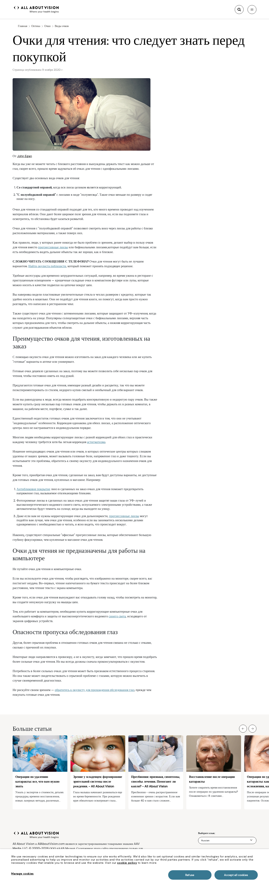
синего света (117, 616)
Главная (22, 26)
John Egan (24, 156)
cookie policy (127, 862)
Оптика (35, 26)
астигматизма (96, 442)
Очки (47, 26)
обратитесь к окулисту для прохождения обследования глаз (94, 690)
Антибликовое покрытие (33, 489)
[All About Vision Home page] (36, 9)
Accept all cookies (236, 875)
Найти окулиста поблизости (47, 266)
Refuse (189, 875)
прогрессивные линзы (53, 247)
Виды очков (62, 26)
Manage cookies (22, 873)
